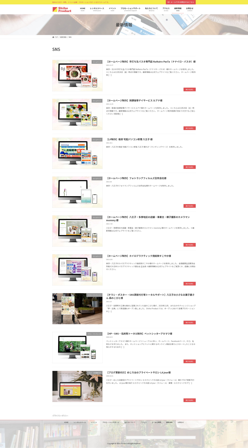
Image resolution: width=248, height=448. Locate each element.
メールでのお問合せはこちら (182, 2)
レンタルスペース (80, 422)
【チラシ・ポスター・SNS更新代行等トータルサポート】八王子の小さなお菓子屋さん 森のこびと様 (150, 296)
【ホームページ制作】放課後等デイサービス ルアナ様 (134, 100)
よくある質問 (156, 422)
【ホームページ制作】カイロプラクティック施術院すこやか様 (138, 255)
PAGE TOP (240, 432)
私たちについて (130, 422)
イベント (94, 422)
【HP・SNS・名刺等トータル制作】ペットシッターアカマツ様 (139, 333)
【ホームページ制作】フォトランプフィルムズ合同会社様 (136, 178)
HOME (66, 422)
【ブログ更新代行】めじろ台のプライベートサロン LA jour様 (138, 372)
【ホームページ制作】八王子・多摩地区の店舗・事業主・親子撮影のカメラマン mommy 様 (148, 218)
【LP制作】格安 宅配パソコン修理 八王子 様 (129, 139)
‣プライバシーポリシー (60, 415)
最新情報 (169, 422)
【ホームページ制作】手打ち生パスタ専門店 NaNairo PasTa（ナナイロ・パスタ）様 (151, 61)
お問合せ (181, 422)
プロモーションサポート (110, 422)
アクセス (144, 422)
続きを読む (189, 89)
